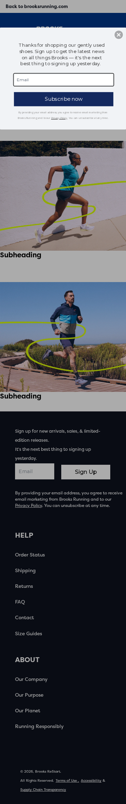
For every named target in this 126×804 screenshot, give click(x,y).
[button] (118, 35)
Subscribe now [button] (64, 99)
